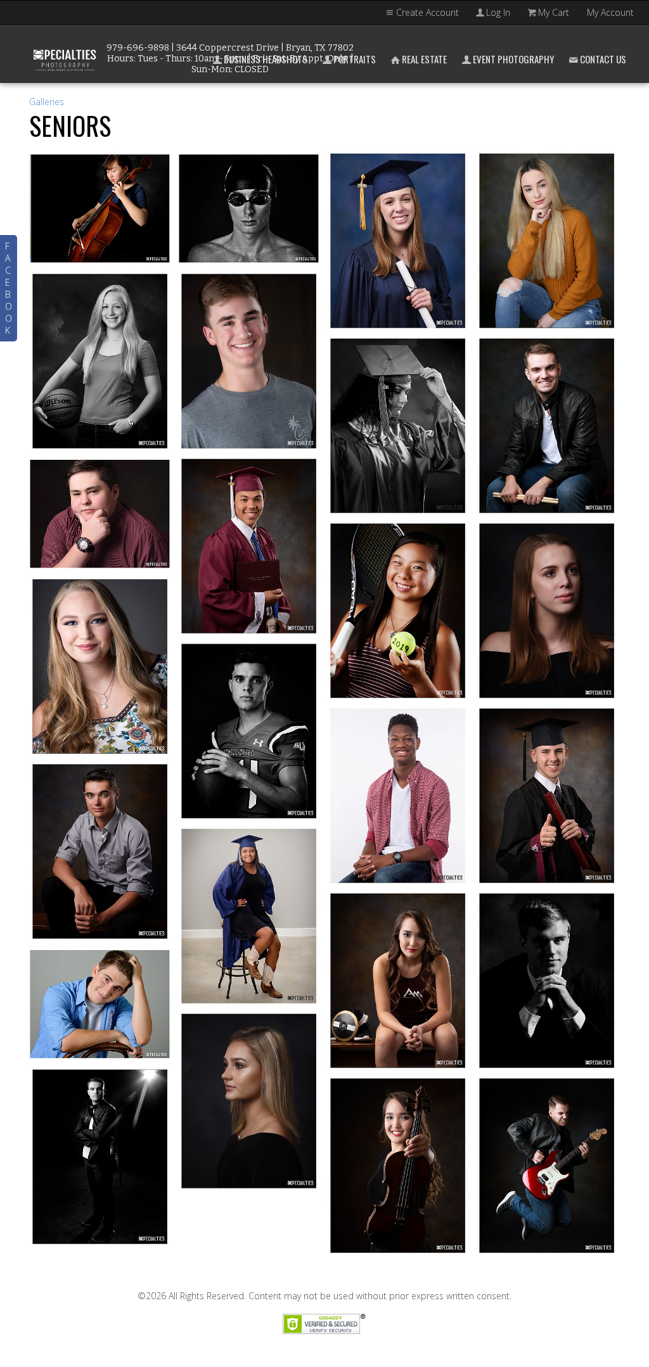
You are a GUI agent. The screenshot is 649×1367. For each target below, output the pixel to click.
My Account (610, 12)
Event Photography (513, 59)
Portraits (354, 59)
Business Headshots (265, 59)
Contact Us (603, 59)
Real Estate (424, 59)
